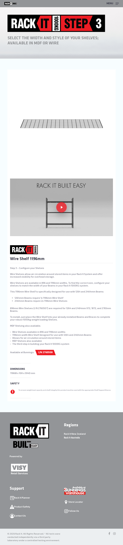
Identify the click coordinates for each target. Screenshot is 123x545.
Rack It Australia (72, 438)
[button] (112, 3)
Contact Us (20, 515)
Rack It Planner (22, 497)
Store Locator (75, 501)
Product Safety (22, 506)
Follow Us (73, 510)
